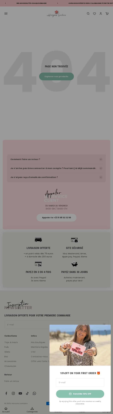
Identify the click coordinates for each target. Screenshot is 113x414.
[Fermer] (105, 330)
